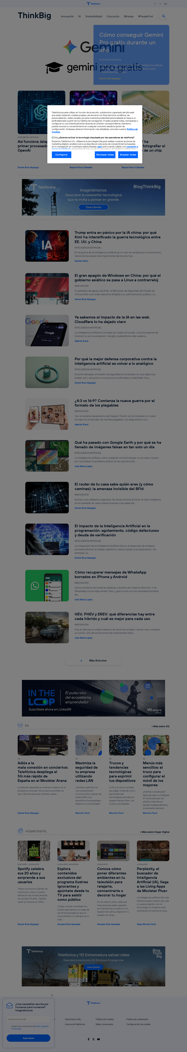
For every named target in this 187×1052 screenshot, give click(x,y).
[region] (94, 134)
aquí (99, 146)
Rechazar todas (105, 154)
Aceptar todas (128, 154)
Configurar (61, 154)
